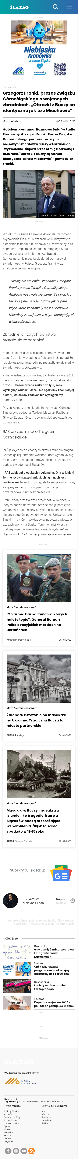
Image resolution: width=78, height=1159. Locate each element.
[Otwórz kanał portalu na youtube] (23, 1152)
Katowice (8, 1132)
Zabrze (7, 1138)
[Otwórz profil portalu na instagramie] (16, 1152)
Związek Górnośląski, (21, 920)
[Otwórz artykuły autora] (13, 901)
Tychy (7, 1126)
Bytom (7, 1129)
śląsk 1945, (21, 924)
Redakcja (46, 1117)
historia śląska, (65, 924)
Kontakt (45, 1111)
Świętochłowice (11, 1123)
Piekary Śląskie (11, 1111)
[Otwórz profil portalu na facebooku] (8, 1152)
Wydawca (46, 1114)
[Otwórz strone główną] (20, 1067)
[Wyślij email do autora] (72, 902)
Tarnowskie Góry (12, 1117)
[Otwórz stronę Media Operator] (20, 1083)
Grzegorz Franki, (46, 920)
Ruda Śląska (10, 1120)
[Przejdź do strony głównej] (20, 7)
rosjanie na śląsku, (42, 924)
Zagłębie (8, 1141)
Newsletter (47, 1120)
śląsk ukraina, (66, 920)
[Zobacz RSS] (31, 1152)
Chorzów (8, 1114)
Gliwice (7, 1135)
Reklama (46, 1123)
